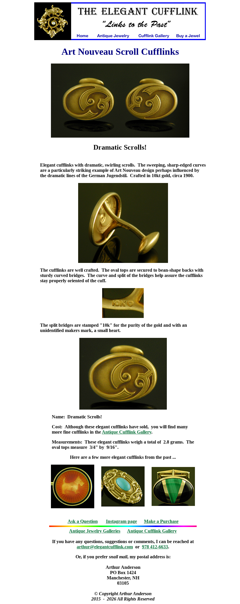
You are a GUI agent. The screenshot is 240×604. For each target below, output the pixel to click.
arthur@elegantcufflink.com (105, 546)
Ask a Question (83, 521)
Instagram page (121, 521)
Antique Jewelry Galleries (94, 530)
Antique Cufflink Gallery (126, 432)
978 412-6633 (155, 546)
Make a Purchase (161, 521)
